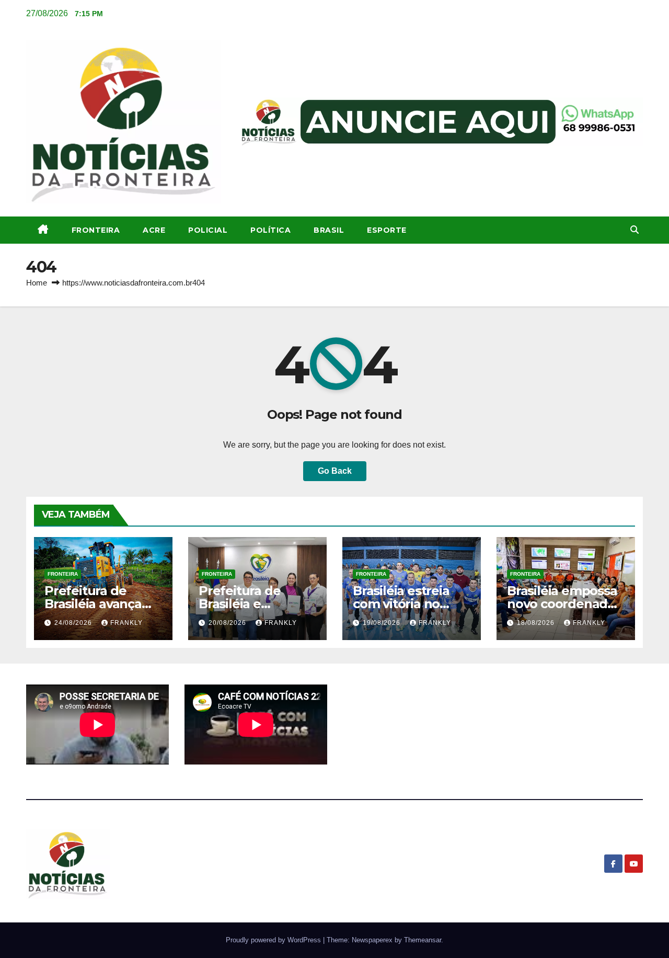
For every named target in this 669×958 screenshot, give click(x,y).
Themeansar (422, 940)
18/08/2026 (537, 622)
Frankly (126, 622)
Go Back (335, 470)
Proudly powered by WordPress (274, 940)
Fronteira (96, 230)
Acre (154, 230)
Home (36, 282)
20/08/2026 (228, 622)
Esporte (387, 230)
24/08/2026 (74, 622)
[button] (634, 229)
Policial (207, 230)
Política (270, 230)
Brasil (329, 230)
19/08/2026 (382, 622)
